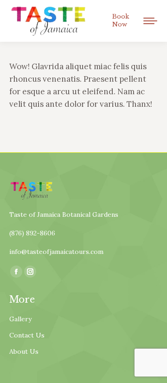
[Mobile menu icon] (150, 21)
